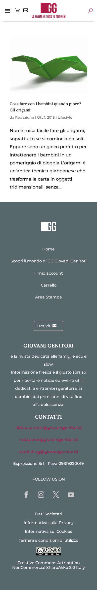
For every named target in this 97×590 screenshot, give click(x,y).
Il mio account (48, 273)
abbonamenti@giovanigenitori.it (48, 427)
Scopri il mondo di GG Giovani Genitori (48, 261)
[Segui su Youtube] (70, 494)
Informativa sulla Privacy (49, 522)
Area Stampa (48, 297)
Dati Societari (48, 514)
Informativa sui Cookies (48, 531)
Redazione (24, 117)
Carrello (48, 285)
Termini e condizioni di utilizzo (48, 540)
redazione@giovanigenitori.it (48, 439)
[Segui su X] (55, 494)
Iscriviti (44, 326)
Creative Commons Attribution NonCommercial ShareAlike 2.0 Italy (48, 565)
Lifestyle (65, 117)
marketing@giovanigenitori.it (48, 451)
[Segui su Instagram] (41, 494)
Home (48, 249)
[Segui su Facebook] (26, 494)
